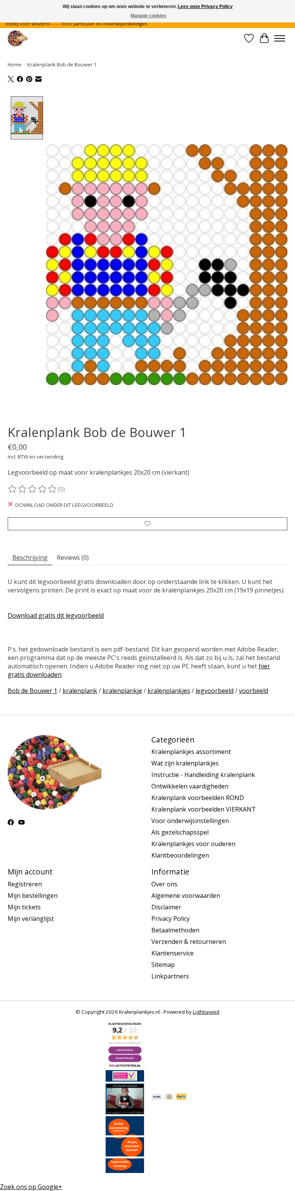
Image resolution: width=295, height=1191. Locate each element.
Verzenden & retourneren (188, 941)
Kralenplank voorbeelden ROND (197, 797)
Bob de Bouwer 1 (32, 690)
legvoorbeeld (215, 690)
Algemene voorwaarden (185, 895)
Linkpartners (170, 976)
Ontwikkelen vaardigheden (190, 786)
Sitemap (163, 964)
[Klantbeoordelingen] (125, 1154)
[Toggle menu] (279, 38)
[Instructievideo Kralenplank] (125, 1112)
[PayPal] (181, 1097)
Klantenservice (172, 953)
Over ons (164, 884)
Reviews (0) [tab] (73, 557)
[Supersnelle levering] (125, 1170)
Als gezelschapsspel (180, 832)
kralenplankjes (169, 690)
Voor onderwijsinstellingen (190, 821)
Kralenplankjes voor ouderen (193, 844)
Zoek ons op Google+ (31, 1187)
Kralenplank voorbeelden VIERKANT (203, 809)
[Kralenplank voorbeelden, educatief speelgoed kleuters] (18, 38)
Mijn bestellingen (33, 895)
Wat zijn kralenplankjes (185, 763)
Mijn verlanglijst (31, 918)
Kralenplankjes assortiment (191, 751)
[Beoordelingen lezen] (33, 489)
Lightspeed (206, 1011)
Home (15, 64)
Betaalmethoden (175, 930)
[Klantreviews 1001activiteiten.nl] (125, 1066)
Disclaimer (166, 907)
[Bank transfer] (157, 1097)
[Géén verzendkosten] (125, 1133)
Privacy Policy (170, 918)
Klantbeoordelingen (180, 855)
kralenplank (80, 690)
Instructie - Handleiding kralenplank (203, 774)
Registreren (25, 884)
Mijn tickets (24, 907)
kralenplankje (122, 690)
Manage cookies (148, 15)
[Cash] (169, 1097)
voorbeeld (253, 690)
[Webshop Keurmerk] (125, 1079)
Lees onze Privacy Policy (205, 6)
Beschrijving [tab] (30, 557)
